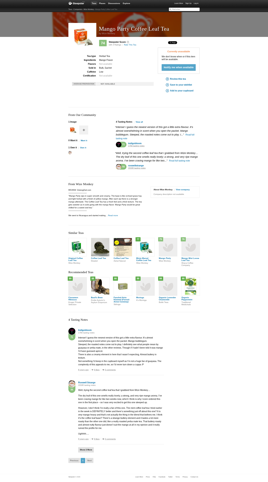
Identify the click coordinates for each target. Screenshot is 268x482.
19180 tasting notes (137, 168)
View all (139, 122)
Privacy (185, 477)
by (107, 33)
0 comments (110, 370)
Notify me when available (179, 67)
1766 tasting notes (136, 146)
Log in (196, 3)
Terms (177, 477)
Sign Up (188, 3)
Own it (83, 148)
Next (89, 460)
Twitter (170, 477)
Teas (94, 3)
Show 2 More (86, 450)
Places (102, 3)
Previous (74, 460)
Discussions (114, 3)
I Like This (92, 370)
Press (148, 477)
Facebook (162, 477)
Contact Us (194, 477)
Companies (77, 9)
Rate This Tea (130, 45)
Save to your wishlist (181, 85)
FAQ (154, 477)
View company (183, 189)
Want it (84, 140)
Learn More (178, 3)
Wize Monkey (89, 9)
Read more (113, 215)
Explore (126, 3)
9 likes (97, 370)
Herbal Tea (104, 56)
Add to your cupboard (181, 90)
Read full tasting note (179, 161)
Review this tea (178, 79)
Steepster (78, 3)
